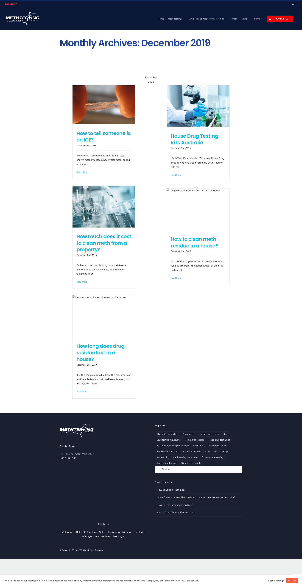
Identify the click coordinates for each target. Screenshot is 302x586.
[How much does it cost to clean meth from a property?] (104, 207)
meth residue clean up (216, 451)
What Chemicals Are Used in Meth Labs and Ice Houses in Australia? (196, 497)
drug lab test (204, 434)
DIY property (187, 434)
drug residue (221, 434)
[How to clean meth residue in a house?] (198, 209)
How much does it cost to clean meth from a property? (103, 243)
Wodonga (118, 536)
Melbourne (68, 532)
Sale (101, 532)
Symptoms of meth (191, 463)
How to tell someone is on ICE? (103, 136)
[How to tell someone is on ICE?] (104, 104)
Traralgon (138, 532)
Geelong (92, 532)
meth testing (163, 457)
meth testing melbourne (185, 457)
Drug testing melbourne (169, 439)
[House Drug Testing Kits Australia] (198, 106)
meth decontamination (168, 451)
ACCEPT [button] (292, 580)
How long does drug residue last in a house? (100, 352)
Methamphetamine (216, 445)
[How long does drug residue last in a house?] (104, 316)
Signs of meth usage (167, 463)
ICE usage (198, 445)
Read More (81, 172)
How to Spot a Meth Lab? (171, 490)
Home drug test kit (194, 439)
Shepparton (113, 532)
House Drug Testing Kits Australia (194, 139)
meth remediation (192, 451)
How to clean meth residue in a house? (194, 242)
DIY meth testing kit (167, 434)
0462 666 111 (68, 458)
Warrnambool (102, 536)
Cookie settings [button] (276, 580)
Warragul (87, 536)
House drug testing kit (219, 439)
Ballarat (80, 532)
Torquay (126, 532)
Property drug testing (212, 457)
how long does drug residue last (173, 445)
